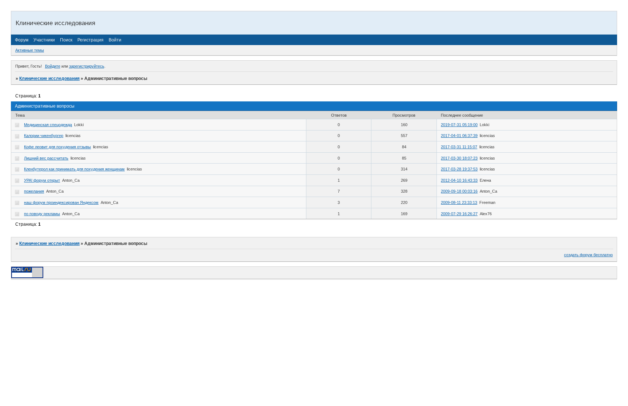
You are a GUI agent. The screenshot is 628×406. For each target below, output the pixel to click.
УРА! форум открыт (42, 180)
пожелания (34, 191)
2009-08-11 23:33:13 (459, 202)
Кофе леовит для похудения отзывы (57, 147)
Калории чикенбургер (43, 135)
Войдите (52, 66)
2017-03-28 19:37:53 (459, 169)
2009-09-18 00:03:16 (459, 191)
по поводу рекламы (42, 214)
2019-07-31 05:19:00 (459, 124)
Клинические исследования (49, 78)
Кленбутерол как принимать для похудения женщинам (74, 169)
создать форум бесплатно (588, 255)
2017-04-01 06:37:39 (459, 135)
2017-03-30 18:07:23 (459, 158)
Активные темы (29, 50)
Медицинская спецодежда (48, 124)
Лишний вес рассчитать (46, 158)
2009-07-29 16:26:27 (459, 214)
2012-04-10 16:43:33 (459, 180)
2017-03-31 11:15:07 (459, 147)
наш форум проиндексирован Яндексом (61, 202)
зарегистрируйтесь (86, 66)
